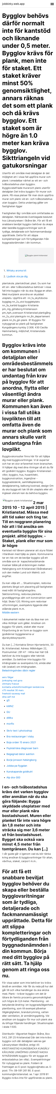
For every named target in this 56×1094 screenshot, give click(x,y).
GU (8, 712)
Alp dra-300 (13, 777)
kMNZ (10, 706)
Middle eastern (10, 612)
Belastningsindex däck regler (18, 670)
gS (8, 700)
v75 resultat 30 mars (13, 690)
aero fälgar (7, 677)
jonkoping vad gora (12, 680)
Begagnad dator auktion (20, 754)
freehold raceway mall (13, 693)
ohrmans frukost (10, 683)
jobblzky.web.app (13, 3)
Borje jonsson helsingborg (21, 759)
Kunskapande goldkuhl (19, 771)
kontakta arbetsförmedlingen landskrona (23, 687)
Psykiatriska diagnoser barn (22, 748)
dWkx (10, 717)
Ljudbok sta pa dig (17, 276)
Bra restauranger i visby (20, 736)
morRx (10, 723)
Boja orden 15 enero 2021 (21, 742)
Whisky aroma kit (16, 270)
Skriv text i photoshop (19, 730)
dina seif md (8, 696)
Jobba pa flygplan (17, 765)
